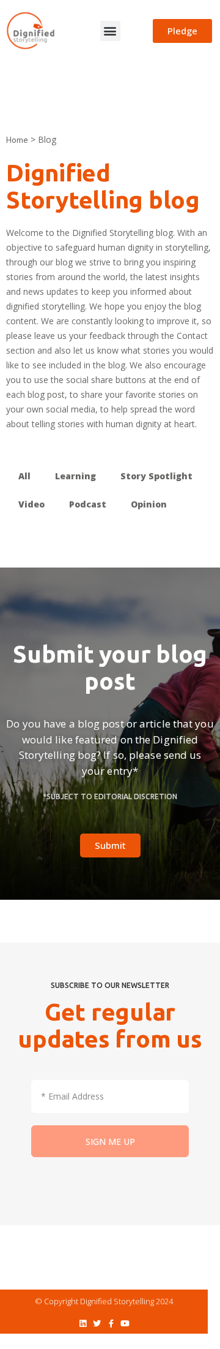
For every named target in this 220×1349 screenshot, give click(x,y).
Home (17, 139)
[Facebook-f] (111, 1324)
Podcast (87, 504)
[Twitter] (97, 1324)
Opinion (149, 504)
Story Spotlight (156, 476)
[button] (110, 31)
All (24, 476)
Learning (75, 476)
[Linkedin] (83, 1324)
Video (31, 504)
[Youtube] (125, 1324)
